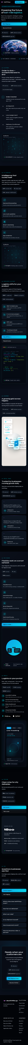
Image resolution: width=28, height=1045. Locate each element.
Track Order (22, 1003)
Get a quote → (7, 807)
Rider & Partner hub (8, 1026)
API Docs (21, 1012)
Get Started (22, 1005)
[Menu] (26, 2)
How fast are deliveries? (10, 908)
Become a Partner (14, 982)
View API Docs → (7, 337)
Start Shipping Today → (14, 978)
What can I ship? (8, 914)
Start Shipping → (20, 2)
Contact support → (8, 890)
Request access (7, 341)
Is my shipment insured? (10, 919)
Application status (7, 1028)
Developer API (21, 1009)
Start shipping (6, 894)
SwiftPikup (7, 2)
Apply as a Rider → (8, 624)
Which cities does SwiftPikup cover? (12, 902)
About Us (21, 1021)
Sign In (20, 1032)
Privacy (21, 1026)
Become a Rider (7, 1023)
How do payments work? (11, 925)
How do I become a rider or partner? (11, 931)
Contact (21, 1023)
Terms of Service (21, 1029)
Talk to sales (6, 811)
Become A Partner (7, 28)
